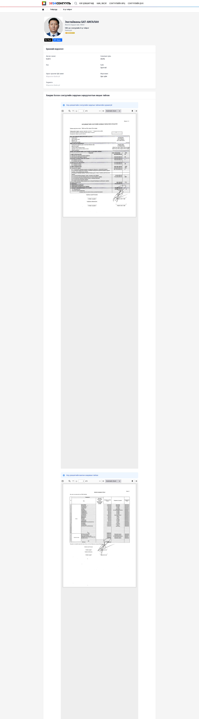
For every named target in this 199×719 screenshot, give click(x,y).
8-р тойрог (67, 9)
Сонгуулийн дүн (135, 3)
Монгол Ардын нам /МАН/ (75, 25)
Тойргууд (53, 9)
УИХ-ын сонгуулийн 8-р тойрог (77, 28)
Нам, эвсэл (102, 3)
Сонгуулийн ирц (117, 3)
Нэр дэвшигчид (86, 3)
